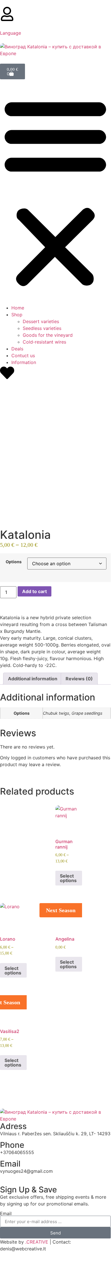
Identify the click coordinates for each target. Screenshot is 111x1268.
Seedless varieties (42, 328)
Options (14, 562)
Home (17, 308)
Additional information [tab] (32, 678)
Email (6, 1213)
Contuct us (23, 355)
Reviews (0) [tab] (79, 678)
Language (10, 33)
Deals (17, 349)
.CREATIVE (36, 1242)
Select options (68, 878)
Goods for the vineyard (48, 335)
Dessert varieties (41, 321)
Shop (16, 314)
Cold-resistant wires (44, 342)
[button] (55, 191)
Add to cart (34, 591)
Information (23, 362)
